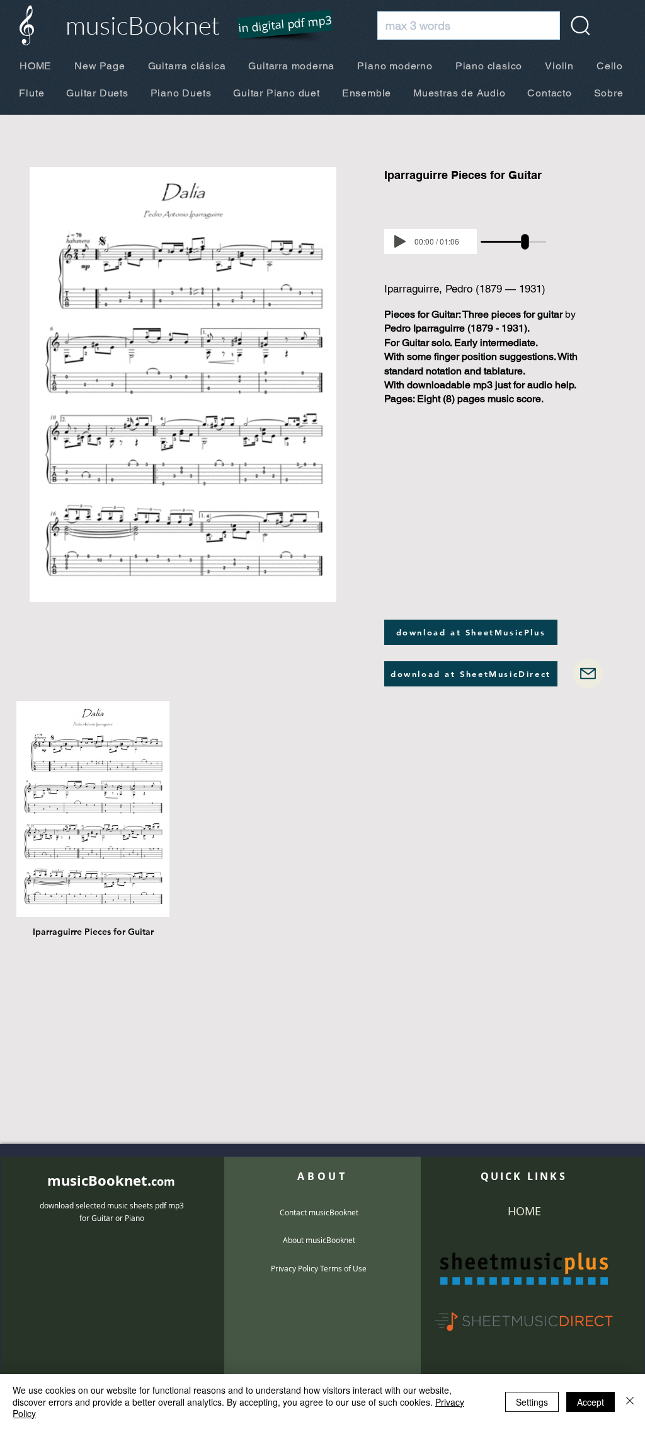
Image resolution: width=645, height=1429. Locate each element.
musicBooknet (143, 24)
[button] (277, 25)
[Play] (400, 241)
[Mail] (588, 673)
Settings (532, 1402)
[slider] (525, 242)
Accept (590, 1402)
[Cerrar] (629, 1401)
